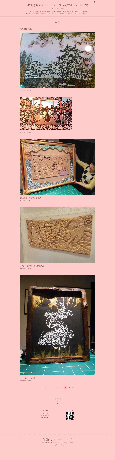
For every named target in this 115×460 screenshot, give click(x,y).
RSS (66, 445)
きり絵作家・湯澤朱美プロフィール (72, 11)
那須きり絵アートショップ (57, 439)
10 (73, 388)
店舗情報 (85, 11)
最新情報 (59, 11)
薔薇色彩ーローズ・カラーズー (49, 14)
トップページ (30, 11)
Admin (62, 445)
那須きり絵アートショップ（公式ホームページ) (57, 5)
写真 (37, 11)
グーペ (57, 445)
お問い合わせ (85, 14)
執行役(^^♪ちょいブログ (32, 14)
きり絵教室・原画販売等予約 (47, 11)
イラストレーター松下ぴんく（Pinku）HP (69, 14)
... (76, 388)
